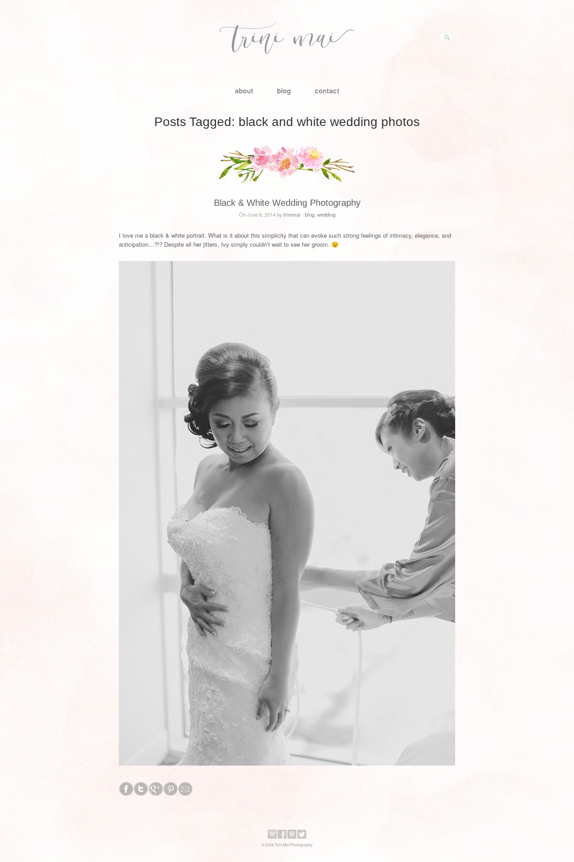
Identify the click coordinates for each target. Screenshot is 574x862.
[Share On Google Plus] (156, 793)
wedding (326, 214)
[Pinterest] (291, 837)
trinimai (291, 214)
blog (284, 90)
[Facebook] (282, 837)
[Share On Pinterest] (171, 793)
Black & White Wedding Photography (287, 203)
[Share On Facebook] (126, 793)
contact (327, 90)
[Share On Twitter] (141, 793)
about (244, 90)
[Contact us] (185, 793)
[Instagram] (272, 837)
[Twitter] (301, 837)
